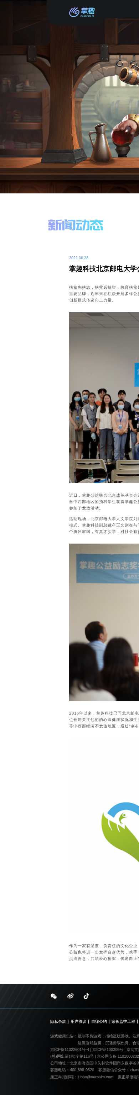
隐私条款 (58, 1022)
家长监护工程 (123, 1022)
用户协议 (78, 1022)
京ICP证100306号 (108, 1049)
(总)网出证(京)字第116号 (72, 1056)
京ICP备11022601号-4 (69, 1049)
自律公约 (99, 1022)
